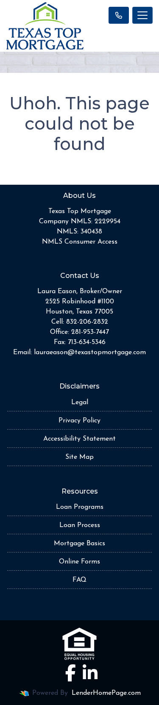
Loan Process (79, 525)
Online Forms (79, 561)
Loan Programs (79, 507)
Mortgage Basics (79, 543)
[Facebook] (70, 672)
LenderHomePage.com (106, 693)
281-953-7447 (90, 332)
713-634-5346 (87, 342)
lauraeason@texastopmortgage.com (90, 352)
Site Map (79, 457)
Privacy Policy (79, 420)
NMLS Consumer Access (79, 242)
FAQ (79, 580)
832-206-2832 (87, 322)
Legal (79, 402)
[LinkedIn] (90, 672)
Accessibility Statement (79, 439)
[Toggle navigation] (142, 15)
